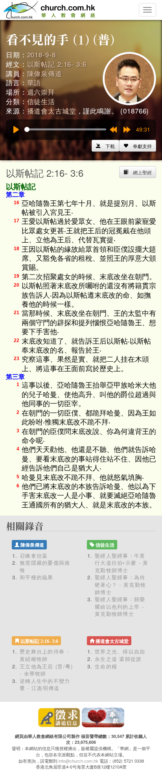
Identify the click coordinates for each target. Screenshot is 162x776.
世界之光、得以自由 (120, 651)
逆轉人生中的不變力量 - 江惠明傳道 (45, 684)
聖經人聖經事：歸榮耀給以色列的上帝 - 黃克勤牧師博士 (120, 606)
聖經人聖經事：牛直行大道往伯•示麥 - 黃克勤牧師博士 (122, 563)
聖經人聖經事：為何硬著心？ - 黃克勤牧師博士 (120, 584)
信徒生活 (41, 101)
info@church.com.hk (78, 761)
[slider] (65, 129)
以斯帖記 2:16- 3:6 (57, 64)
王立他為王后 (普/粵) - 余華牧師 (46, 670)
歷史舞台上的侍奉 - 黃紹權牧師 (44, 655)
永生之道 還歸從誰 (118, 659)
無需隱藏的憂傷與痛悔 (45, 566)
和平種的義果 (36, 577)
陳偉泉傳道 (44, 73)
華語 (34, 82)
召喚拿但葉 (34, 555)
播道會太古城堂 (51, 110)
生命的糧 (106, 666)
